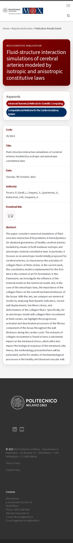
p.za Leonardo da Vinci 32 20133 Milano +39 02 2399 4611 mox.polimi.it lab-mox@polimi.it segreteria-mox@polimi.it (22, 509)
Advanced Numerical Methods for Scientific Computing (35, 103)
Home (6, 28)
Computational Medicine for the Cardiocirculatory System (33, 112)
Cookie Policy (13, 470)
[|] (23, 10)
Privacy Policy (13, 463)
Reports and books (22, 28)
